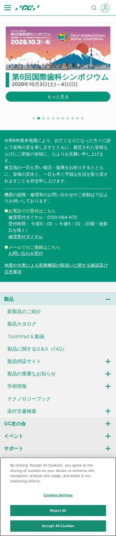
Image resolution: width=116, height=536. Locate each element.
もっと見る (58, 96)
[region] (58, 496)
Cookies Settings (58, 495)
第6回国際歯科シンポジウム (60, 76)
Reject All (58, 510)
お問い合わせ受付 (25, 253)
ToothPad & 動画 (26, 336)
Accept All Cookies (58, 526)
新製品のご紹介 (24, 311)
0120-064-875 (62, 217)
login (105, 8)
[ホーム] (27, 8)
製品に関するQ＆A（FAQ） (37, 349)
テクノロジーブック (29, 399)
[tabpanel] (58, 67)
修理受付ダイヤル (25, 236)
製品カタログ (21, 324)
